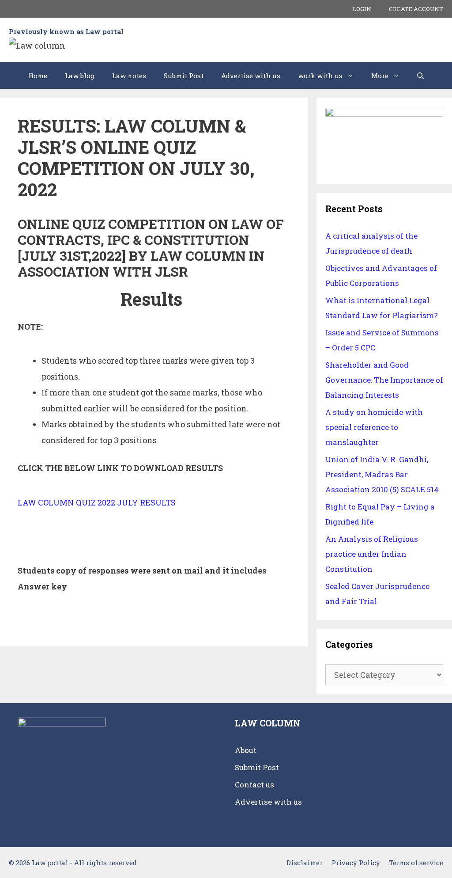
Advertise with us (250, 75)
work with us (320, 75)
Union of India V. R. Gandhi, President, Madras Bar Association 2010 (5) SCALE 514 (382, 474)
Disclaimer (304, 862)
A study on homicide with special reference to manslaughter (374, 427)
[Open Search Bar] (420, 75)
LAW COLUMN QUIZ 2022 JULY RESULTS (97, 502)
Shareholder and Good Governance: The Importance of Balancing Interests (384, 380)
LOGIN (362, 9)
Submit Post (183, 75)
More (379, 75)
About (245, 750)
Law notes (129, 75)
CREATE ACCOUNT (416, 9)
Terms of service (416, 862)
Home (37, 75)
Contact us (254, 784)
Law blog (79, 75)
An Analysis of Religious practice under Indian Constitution (371, 554)
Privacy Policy (355, 862)
